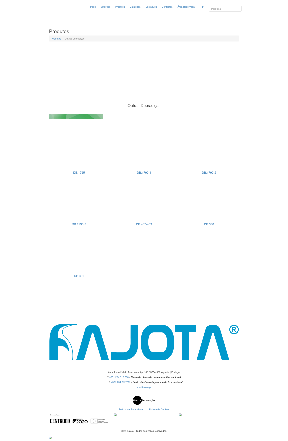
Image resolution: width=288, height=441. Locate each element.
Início (93, 6)
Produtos (120, 6)
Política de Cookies (159, 409)
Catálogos (135, 6)
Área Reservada (186, 6)
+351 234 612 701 (120, 382)
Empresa (105, 6)
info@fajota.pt (144, 387)
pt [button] (203, 6)
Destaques (151, 6)
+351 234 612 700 (119, 377)
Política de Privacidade (131, 409)
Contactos (167, 6)
